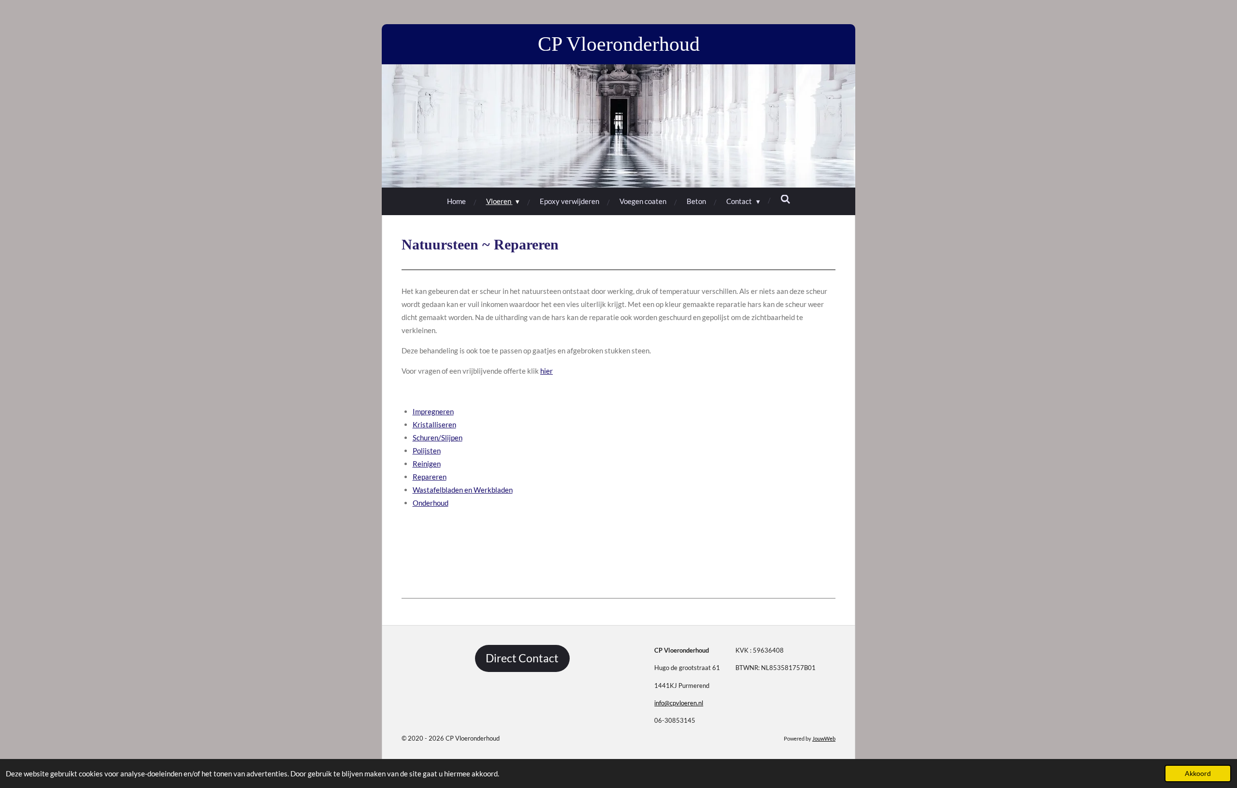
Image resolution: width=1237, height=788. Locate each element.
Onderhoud (430, 502)
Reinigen (427, 463)
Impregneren (433, 411)
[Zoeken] (785, 199)
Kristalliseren (434, 424)
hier (546, 370)
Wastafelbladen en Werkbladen (463, 489)
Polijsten (427, 450)
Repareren (429, 476)
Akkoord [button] (1198, 773)
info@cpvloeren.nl (678, 703)
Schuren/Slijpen (437, 437)
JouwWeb (823, 738)
